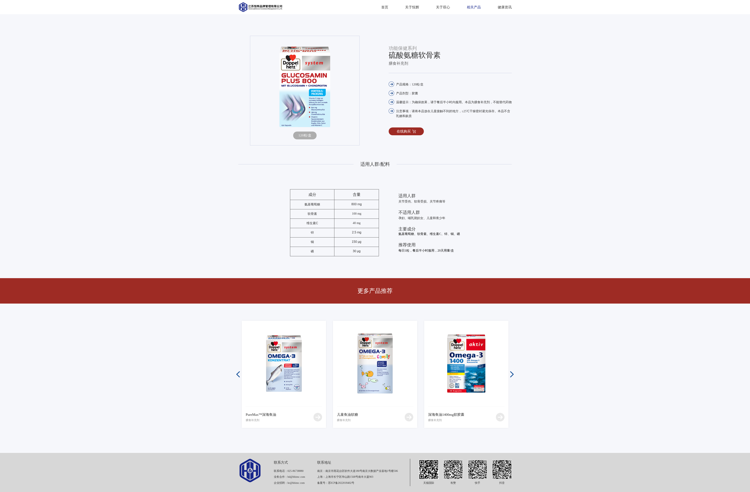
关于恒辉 (412, 7)
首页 (384, 7)
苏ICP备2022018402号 (341, 482)
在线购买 (404, 131)
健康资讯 (505, 7)
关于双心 (443, 7)
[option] (283, 374)
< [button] (238, 374)
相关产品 (474, 7)
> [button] (512, 374)
